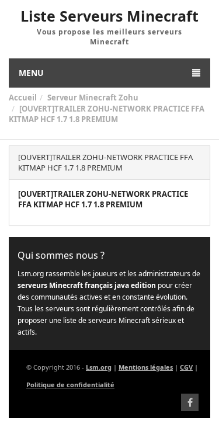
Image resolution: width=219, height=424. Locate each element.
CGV (186, 367)
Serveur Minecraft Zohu (92, 97)
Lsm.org (99, 367)
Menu (31, 72)
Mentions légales (146, 367)
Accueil (23, 97)
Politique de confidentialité (70, 384)
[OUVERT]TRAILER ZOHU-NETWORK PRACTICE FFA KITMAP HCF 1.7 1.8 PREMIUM (106, 114)
